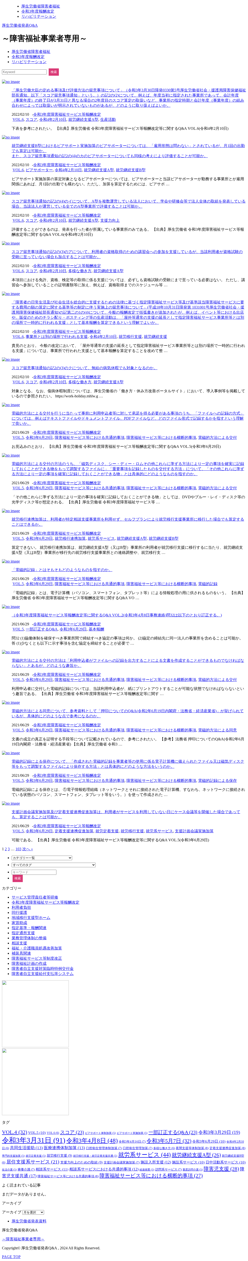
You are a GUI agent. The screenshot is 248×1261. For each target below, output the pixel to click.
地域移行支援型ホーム (31, 918)
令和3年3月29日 (219, 1132)
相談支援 (19, 943)
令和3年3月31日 (33, 1140)
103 (18, 849)
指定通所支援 (23, 933)
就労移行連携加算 (70, 538)
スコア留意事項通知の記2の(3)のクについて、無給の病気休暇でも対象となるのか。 (84, 368)
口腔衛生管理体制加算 (104, 1148)
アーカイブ (11, 1212)
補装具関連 (21, 953)
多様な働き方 (80, 271)
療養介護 (26, 1169)
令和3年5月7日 (169, 1141)
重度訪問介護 (193, 1169)
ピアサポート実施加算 (132, 1133)
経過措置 (147, 1169)
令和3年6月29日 (39, 437)
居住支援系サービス (32, 1161)
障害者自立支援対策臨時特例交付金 (43, 968)
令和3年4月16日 (132, 1141)
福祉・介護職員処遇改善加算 (37, 948)
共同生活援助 (26, 1148)
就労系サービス (101, 538)
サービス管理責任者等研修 (35, 897)
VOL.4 (14, 1132)
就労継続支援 (155, 337)
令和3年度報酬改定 (37, 11)
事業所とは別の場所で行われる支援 (57, 337)
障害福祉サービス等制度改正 (37, 958)
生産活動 (108, 119)
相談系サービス (52, 1169)
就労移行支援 (130, 337)
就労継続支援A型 (83, 119)
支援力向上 (110, 220)
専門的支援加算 (13, 1156)
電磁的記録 (207, 584)
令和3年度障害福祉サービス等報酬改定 (67, 114)
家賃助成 (19, 923)
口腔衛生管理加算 (137, 1148)
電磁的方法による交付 (217, 437)
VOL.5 (18, 437)
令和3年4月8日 (92, 1140)
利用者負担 (21, 907)
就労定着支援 (107, 831)
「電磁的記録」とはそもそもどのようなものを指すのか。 (62, 570)
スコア (31, 119)
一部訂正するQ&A (42, 629)
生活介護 (9, 1169)
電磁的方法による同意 (217, 730)
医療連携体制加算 (64, 1148)
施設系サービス (188, 1162)
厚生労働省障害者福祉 (40, 6)
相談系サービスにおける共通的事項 (104, 1169)
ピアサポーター (39, 170)
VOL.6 (18, 119)
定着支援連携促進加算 (74, 831)
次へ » (27, 849)
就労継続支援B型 (131, 170)
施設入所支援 (155, 1162)
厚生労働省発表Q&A (20, 25)
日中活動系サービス (226, 1162)
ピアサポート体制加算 (100, 1133)
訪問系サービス (168, 1169)
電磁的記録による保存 (217, 780)
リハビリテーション (38, 16)
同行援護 (19, 912)
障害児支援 (221, 1169)
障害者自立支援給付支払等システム (43, 974)
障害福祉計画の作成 (29, 963)
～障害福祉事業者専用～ (23, 1239)
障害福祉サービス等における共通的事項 (89, 437)
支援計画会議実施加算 (194, 831)
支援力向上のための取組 (81, 1162)
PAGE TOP (11, 1257)
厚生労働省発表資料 (29, 1221)
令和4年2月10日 (52, 119)
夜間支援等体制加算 (192, 1148)
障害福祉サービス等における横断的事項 (161, 437)
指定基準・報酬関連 (29, 928)
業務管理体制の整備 (29, 938)
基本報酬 (96, 629)
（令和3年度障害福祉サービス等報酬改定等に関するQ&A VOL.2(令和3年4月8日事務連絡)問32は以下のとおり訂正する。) (117, 615)
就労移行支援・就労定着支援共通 (95, 1156)
